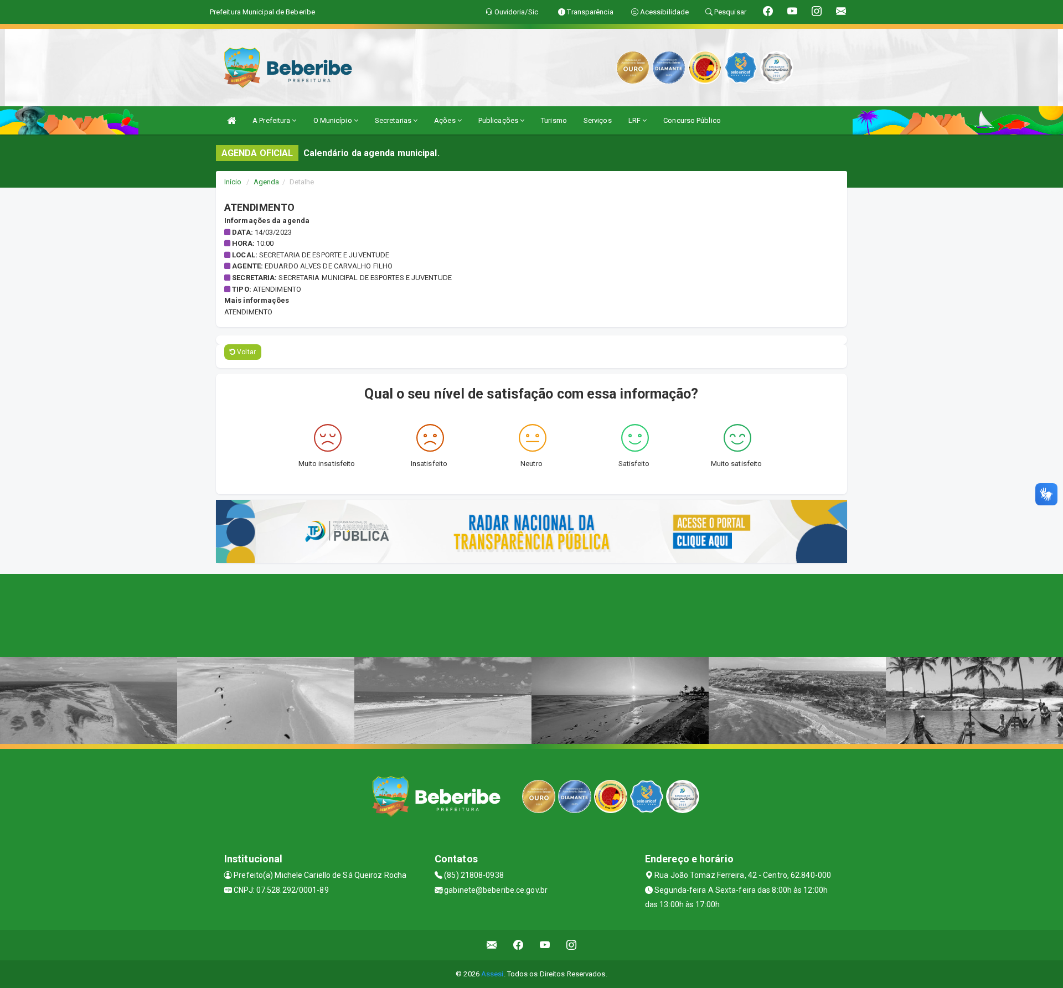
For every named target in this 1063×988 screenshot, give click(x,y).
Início (233, 182)
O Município (333, 120)
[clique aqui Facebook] (518, 945)
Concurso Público (692, 120)
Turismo (554, 120)
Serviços (598, 120)
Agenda (267, 182)
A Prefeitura (272, 120)
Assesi (492, 974)
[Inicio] (231, 120)
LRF (635, 120)
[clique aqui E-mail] (492, 945)
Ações (445, 120)
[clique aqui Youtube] (545, 945)
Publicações (499, 120)
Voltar (245, 352)
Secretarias (394, 120)
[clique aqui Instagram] (571, 945)
